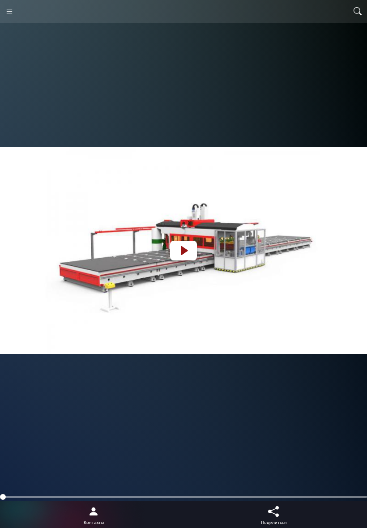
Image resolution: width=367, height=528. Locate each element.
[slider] (183, 497)
